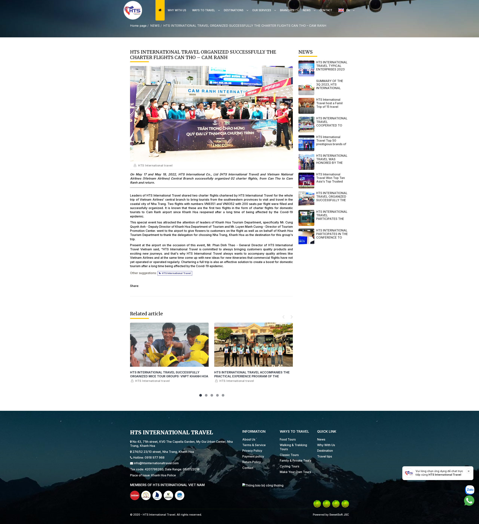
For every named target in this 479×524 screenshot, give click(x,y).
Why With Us (326, 445)
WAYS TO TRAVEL (203, 10)
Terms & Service (254, 445)
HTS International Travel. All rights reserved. (172, 514)
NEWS (155, 25)
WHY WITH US (177, 10)
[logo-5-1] (179, 495)
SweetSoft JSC (339, 514)
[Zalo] (345, 504)
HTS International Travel (176, 273)
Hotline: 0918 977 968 (148, 457)
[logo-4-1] (168, 495)
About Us (248, 439)
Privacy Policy (252, 450)
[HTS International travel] (132, 10)
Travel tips (324, 456)
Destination (325, 450)
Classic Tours (289, 455)
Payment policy (253, 456)
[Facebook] (317, 504)
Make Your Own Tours (295, 472)
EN (348, 10)
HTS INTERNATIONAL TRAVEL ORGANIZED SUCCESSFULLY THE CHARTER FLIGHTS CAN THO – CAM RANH (244, 25)
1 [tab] (200, 396)
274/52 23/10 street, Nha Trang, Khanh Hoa (163, 452)
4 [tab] (217, 396)
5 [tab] (223, 396)
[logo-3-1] (157, 495)
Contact (325, 10)
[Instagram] (336, 504)
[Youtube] (326, 504)
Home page (138, 25)
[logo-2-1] (146, 495)
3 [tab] (211, 396)
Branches (287, 10)
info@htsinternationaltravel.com (156, 463)
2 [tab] (206, 396)
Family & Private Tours (295, 460)
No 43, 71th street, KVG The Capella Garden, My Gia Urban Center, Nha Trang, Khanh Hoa (181, 444)
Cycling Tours (289, 466)
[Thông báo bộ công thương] (295, 485)
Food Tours (288, 439)
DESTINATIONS (233, 10)
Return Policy (251, 462)
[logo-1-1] (134, 495)
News (307, 10)
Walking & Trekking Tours (293, 447)
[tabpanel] (169, 357)
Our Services (261, 10)
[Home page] (160, 10)
